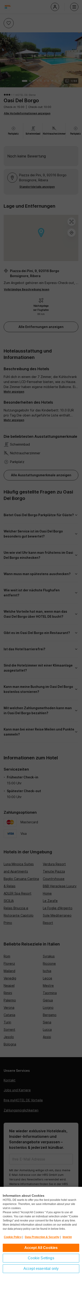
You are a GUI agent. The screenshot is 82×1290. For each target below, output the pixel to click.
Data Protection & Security (42, 1237)
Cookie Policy (13, 1237)
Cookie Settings (41, 1258)
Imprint (67, 1237)
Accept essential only (41, 1269)
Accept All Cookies (41, 1248)
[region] (41, 1238)
